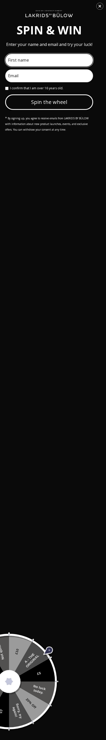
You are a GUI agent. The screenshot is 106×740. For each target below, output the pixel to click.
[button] (100, 6)
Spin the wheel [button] (49, 102)
